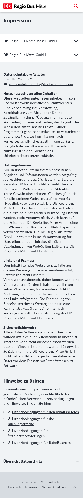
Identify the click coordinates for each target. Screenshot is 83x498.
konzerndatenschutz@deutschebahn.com (41, 84)
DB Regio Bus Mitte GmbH (24, 55)
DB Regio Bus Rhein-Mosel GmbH (30, 41)
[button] (41, 461)
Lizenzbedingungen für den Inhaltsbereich (45, 412)
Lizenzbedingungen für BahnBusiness (41, 442)
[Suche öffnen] (76, 6)
